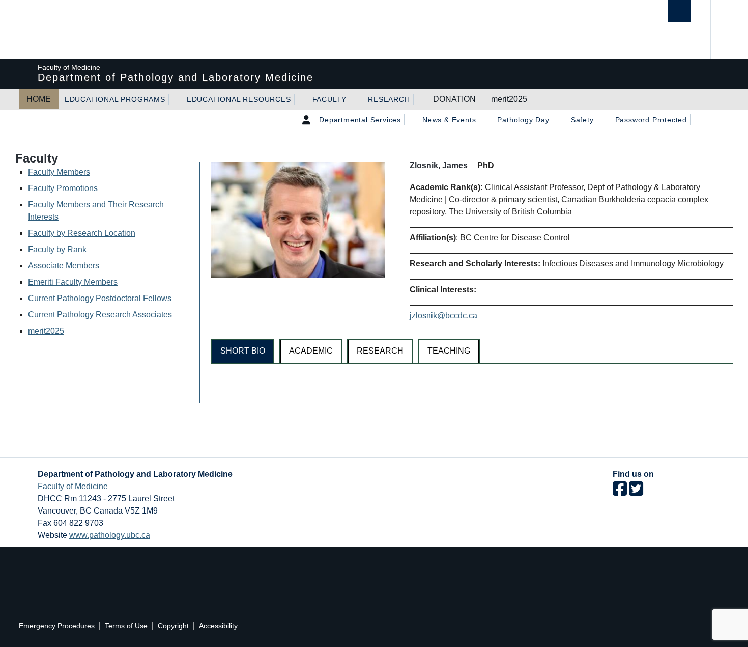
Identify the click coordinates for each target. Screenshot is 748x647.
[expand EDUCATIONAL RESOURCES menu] (300, 99)
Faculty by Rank (57, 249)
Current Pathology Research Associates (100, 314)
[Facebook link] (620, 492)
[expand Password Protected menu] (696, 119)
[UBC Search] (679, 11)
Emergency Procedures (57, 626)
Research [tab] (380, 350)
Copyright (173, 626)
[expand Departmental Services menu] (410, 119)
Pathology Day (523, 120)
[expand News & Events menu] (485, 119)
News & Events (449, 120)
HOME (38, 99)
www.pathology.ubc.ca (109, 535)
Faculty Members (59, 172)
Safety (582, 120)
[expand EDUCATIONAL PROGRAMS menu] (174, 99)
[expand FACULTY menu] (356, 99)
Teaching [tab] (448, 350)
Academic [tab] (311, 350)
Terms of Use (126, 626)
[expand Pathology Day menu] (559, 119)
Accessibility (218, 626)
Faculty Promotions (63, 188)
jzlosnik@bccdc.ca (443, 315)
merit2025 (509, 99)
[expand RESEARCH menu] (419, 99)
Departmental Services (360, 120)
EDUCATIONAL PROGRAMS (115, 99)
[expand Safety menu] (603, 119)
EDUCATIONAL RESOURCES (239, 99)
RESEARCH (389, 99)
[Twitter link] (636, 492)
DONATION (454, 99)
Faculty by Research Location (81, 233)
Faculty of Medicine (73, 486)
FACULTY (329, 99)
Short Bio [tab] (242, 350)
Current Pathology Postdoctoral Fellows (99, 298)
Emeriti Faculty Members (73, 282)
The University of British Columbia (67, 29)
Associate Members (63, 265)
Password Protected (651, 120)
